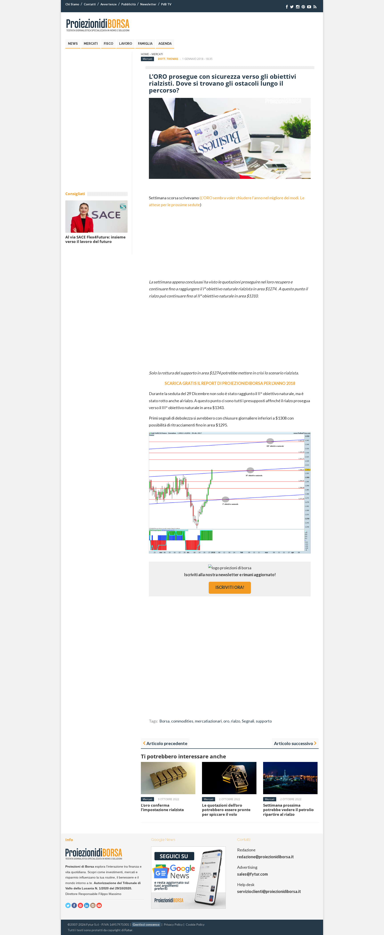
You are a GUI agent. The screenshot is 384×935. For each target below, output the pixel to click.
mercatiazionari (208, 721)
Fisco (108, 43)
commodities (182, 721)
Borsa (164, 721)
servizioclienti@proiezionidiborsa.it (269, 891)
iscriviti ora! (229, 587)
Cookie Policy (195, 924)
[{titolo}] (287, 7)
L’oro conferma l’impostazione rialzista (162, 807)
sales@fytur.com (252, 874)
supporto (264, 721)
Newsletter (148, 4)
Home (145, 54)
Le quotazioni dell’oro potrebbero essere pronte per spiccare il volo (226, 810)
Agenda (165, 43)
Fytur (128, 930)
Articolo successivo (293, 743)
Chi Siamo (72, 4)
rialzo (235, 721)
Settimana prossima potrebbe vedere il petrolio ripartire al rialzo (288, 810)
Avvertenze (108, 4)
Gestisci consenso (146, 924)
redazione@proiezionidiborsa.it (265, 856)
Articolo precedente (166, 743)
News (73, 43)
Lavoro (125, 43)
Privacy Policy (173, 924)
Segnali (248, 721)
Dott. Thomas (168, 59)
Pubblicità (128, 4)
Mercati (91, 43)
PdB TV (166, 4)
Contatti (90, 4)
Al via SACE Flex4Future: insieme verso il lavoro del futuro (95, 239)
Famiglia (145, 43)
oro (226, 721)
